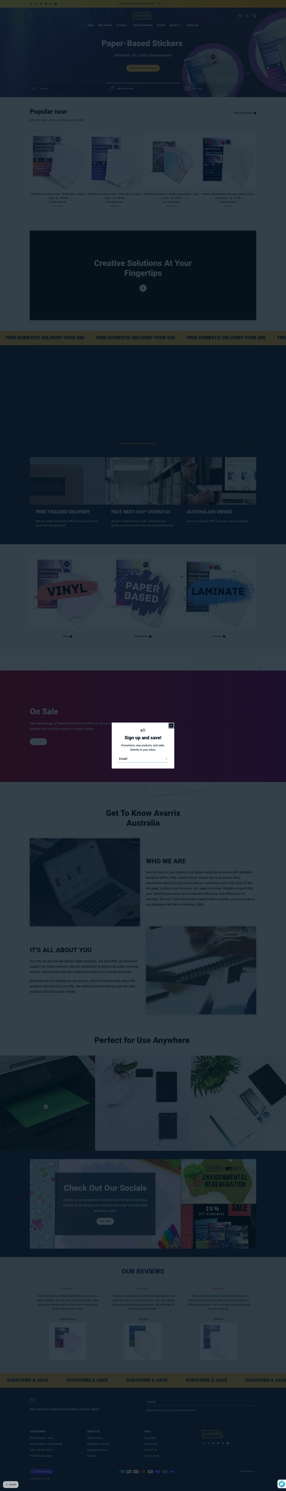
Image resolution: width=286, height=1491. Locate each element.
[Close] (171, 725)
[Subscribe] (166, 759)
